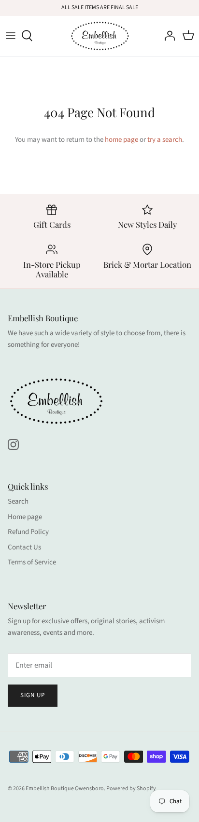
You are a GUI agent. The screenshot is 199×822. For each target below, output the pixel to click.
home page (121, 140)
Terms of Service (32, 562)
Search (18, 501)
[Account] (167, 35)
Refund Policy (28, 532)
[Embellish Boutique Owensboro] (100, 36)
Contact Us (24, 547)
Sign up (32, 695)
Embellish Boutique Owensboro (65, 788)
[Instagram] (13, 444)
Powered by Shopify (131, 788)
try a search (164, 140)
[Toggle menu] (10, 35)
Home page (25, 517)
